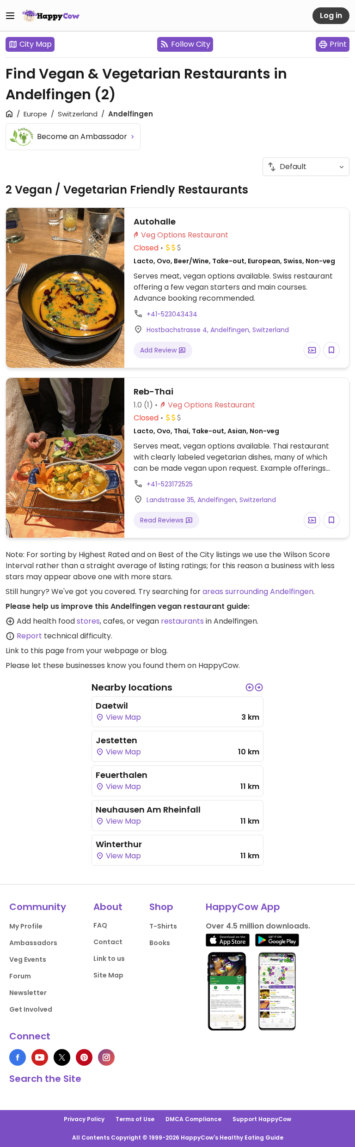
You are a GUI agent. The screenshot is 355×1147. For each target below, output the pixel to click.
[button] (249, 687)
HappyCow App (243, 906)
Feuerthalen (121, 775)
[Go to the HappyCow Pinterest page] (84, 1057)
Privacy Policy (84, 1119)
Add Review (159, 350)
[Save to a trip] (312, 350)
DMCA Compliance (193, 1119)
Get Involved (30, 1009)
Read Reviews (162, 520)
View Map (122, 717)
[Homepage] (51, 15)
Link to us (109, 958)
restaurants (182, 621)
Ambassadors (33, 942)
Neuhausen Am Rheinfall (148, 809)
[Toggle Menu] (10, 16)
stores (88, 621)
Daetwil (112, 705)
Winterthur (119, 844)
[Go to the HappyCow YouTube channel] (39, 1057)
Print (338, 44)
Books (159, 942)
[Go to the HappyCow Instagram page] (106, 1057)
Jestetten (116, 740)
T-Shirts (163, 926)
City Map (35, 44)
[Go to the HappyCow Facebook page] (17, 1057)
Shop (161, 906)
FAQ (100, 925)
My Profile (26, 926)
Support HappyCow (262, 1119)
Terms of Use (135, 1119)
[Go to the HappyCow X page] (62, 1057)
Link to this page (35, 650)
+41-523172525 (170, 484)
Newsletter (28, 992)
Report (29, 636)
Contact (107, 942)
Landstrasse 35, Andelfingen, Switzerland (211, 499)
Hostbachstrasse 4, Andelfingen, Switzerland (218, 329)
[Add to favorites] (331, 350)
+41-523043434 (172, 314)
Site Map (108, 975)
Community (37, 906)
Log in (331, 15)
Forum (20, 976)
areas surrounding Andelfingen (257, 591)
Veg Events (27, 959)
